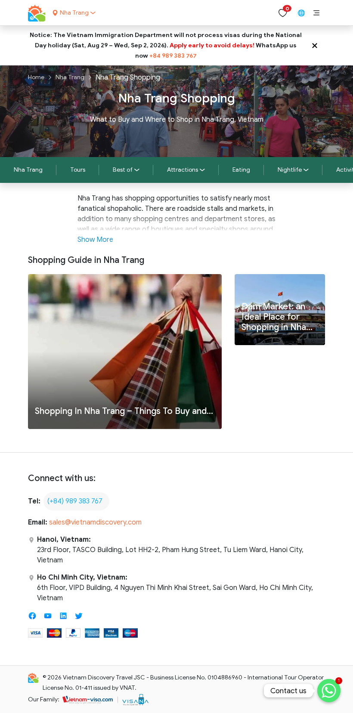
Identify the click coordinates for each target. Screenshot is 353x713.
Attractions (182, 169)
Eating (241, 169)
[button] (316, 12)
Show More (95, 239)
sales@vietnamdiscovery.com (95, 522)
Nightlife (290, 169)
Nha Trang (70, 77)
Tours (77, 169)
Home (36, 77)
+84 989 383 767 (173, 55)
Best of (123, 169)
